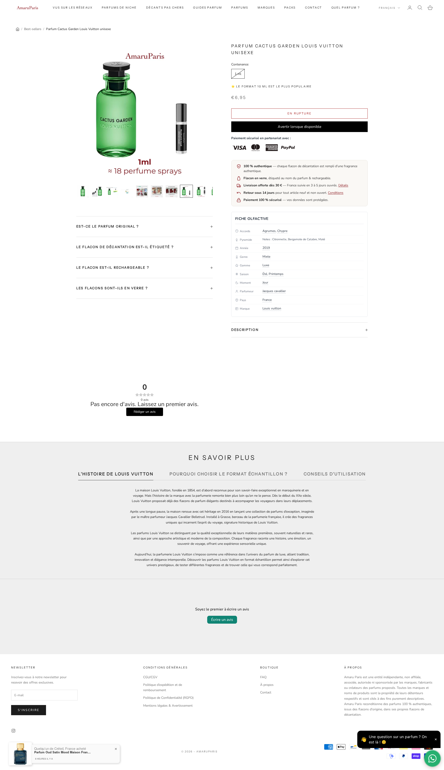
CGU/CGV (150, 677)
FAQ (263, 677)
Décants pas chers (165, 7)
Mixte (266, 256)
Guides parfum (207, 7)
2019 (266, 248)
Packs (290, 7)
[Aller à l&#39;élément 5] (142, 191)
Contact (313, 7)
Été (264, 274)
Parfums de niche (119, 7)
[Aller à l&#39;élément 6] (156, 191)
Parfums (239, 7)
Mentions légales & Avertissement (168, 705)
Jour (265, 282)
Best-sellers (32, 29)
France (267, 300)
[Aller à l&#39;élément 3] (112, 191)
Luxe (265, 265)
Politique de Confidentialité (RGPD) (168, 698)
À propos (267, 685)
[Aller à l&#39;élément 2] (97, 191)
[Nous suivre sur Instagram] (13, 730)
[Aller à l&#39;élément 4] (127, 191)
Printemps (276, 274)
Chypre (282, 231)
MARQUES (266, 7)
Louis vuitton (271, 308)
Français (387, 7)
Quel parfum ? (345, 7)
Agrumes (269, 231)
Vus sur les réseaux (72, 7)
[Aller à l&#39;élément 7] (171, 191)
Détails (343, 185)
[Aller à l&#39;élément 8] (186, 191)
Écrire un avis (222, 619)
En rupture (299, 113)
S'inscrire (28, 710)
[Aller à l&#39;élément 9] (201, 191)
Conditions (335, 193)
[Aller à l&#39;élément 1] (82, 191)
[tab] (115, 475)
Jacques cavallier (274, 291)
